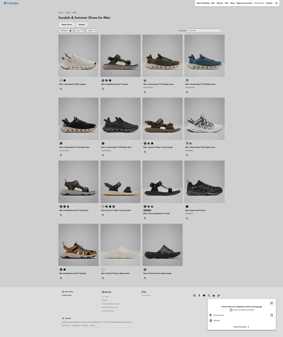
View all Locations (240, 327)
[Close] (271, 303)
